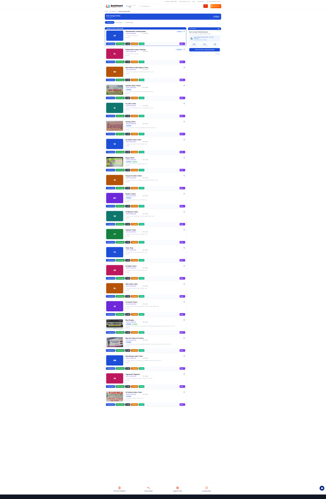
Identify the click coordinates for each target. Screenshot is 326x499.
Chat (142, 43)
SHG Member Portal (184, 1)
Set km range (130, 22)
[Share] (184, 31)
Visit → (182, 43)
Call (128, 43)
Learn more (217, 53)
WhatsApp (121, 43)
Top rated (120, 22)
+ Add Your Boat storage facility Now (205, 49)
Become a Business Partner (214, 1)
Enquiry (135, 43)
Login (193, 1)
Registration (201, 1)
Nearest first (110, 22)
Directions (111, 43)
